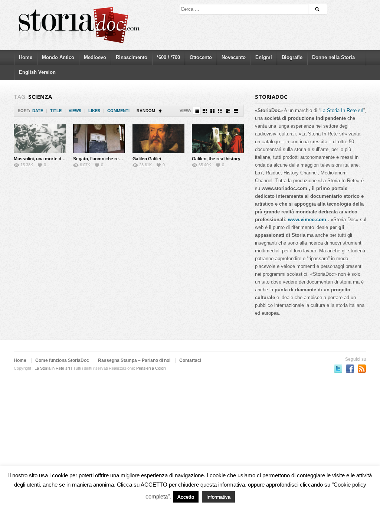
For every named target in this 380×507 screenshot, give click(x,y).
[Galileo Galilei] (158, 138)
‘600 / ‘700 (168, 57)
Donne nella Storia (333, 57)
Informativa (218, 497)
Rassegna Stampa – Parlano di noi (134, 360)
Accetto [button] (185, 497)
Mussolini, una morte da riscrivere (50, 158)
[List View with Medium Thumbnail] (228, 111)
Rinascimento (131, 57)
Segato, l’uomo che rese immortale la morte (119, 158)
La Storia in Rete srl (52, 368)
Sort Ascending (160, 111)
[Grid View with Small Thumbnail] (205, 111)
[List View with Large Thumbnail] (236, 111)
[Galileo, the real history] (218, 138)
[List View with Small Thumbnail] (220, 111)
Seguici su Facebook (349, 368)
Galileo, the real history (216, 158)
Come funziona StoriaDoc (62, 360)
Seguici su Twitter (338, 368)
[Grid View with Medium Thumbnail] (212, 111)
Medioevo (95, 57)
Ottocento (201, 57)
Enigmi (263, 57)
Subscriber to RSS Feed (361, 368)
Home (25, 57)
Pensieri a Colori (151, 368)
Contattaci (190, 360)
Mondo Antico (58, 57)
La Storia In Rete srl (341, 110)
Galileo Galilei (146, 158)
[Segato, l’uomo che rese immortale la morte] (99, 138)
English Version (37, 72)
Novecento (234, 57)
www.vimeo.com (307, 219)
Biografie (292, 57)
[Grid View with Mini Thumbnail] (197, 111)
